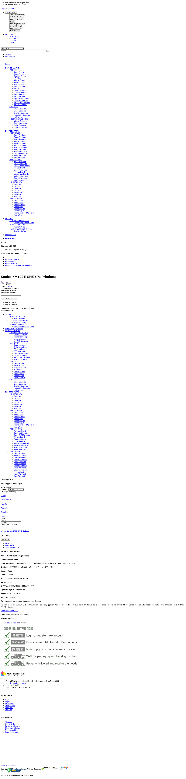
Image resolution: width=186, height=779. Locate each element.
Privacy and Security (12, 726)
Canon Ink (17, 184)
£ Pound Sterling (15, 26)
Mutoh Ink (17, 194)
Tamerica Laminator (21, 101)
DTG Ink (17, 186)
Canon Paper (18, 201)
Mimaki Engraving (20, 121)
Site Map (8, 710)
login (8, 623)
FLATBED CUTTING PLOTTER (20, 229)
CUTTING (8, 314)
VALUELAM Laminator (22, 103)
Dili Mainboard (19, 168)
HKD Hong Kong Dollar (17, 24)
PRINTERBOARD (15, 160)
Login (3, 9)
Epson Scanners (20, 111)
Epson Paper (18, 203)
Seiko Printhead (20, 149)
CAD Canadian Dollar (16, 17)
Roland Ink (18, 197)
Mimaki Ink (18, 192)
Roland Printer (19, 84)
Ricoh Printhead (20, 145)
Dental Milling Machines (14, 329)
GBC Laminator (19, 97)
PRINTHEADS (14, 133)
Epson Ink (17, 188)
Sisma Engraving (20, 125)
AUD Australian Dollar (17, 15)
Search (4, 522)
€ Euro (12, 21)
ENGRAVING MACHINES (18, 119)
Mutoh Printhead (20, 143)
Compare (12, 38)
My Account (9, 704)
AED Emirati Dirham (16, 19)
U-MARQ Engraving (21, 127)
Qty (2, 294)
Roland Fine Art (19, 209)
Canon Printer (19, 72)
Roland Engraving (20, 123)
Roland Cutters (19, 227)
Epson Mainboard (20, 170)
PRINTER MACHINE (12, 331)
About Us (8, 722)
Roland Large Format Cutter (24, 223)
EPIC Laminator (19, 94)
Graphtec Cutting (20, 231)
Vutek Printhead (20, 156)
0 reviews (4, 282)
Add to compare (11, 305)
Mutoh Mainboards (21, 176)
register (16, 623)
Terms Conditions (11, 730)
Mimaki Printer (19, 80)
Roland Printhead (20, 147)
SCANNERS (13, 107)
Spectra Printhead (20, 151)
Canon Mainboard (20, 164)
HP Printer (18, 78)
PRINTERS (13, 70)
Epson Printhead (20, 137)
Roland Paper (19, 211)
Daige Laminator (20, 90)
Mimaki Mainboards (21, 174)
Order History (10, 706)
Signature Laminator (21, 99)
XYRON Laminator (20, 105)
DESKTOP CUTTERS (17, 225)
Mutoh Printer (19, 82)
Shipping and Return (12, 728)
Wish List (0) (14, 36)
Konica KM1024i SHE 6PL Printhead (18, 266)
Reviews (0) (9, 545)
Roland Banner (19, 205)
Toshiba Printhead (20, 154)
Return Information (12, 732)
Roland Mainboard (20, 178)
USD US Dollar (11, 12)
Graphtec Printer (20, 76)
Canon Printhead (20, 135)
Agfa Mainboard (20, 162)
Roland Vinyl (18, 215)
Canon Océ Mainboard (22, 166)
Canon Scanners (20, 109)
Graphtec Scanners (21, 113)
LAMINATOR (14, 88)
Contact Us (9, 708)
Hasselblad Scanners (22, 115)
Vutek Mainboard (20, 180)
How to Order (10, 724)
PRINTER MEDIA (15, 199)
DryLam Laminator (20, 92)
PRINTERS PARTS (12, 259)
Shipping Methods (12, 547)
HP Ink (16, 190)
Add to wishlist (10, 303)
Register (10, 9)
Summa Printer (19, 86)
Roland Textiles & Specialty (24, 213)
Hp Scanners (18, 117)
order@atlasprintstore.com (16, 683)
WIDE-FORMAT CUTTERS (19, 221)
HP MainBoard (19, 172)
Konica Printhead (20, 139)
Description (9, 543)
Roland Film (18, 207)
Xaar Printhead (19, 158)
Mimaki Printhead (20, 141)
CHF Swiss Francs (16, 28)
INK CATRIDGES (15, 182)
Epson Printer (19, 74)
